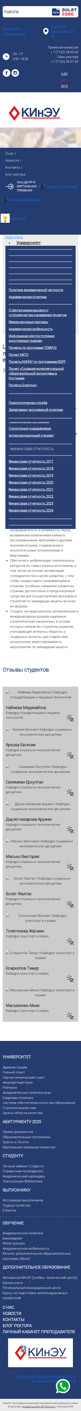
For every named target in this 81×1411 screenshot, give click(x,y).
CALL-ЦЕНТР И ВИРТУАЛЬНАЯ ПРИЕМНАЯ (26, 186)
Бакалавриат (13, 1238)
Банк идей (17, 218)
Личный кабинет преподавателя (39, 1331)
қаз (64, 73)
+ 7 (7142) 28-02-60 (64, 52)
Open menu (14, 237)
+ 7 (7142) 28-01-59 (64, 61)
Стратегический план (19, 1108)
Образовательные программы (27, 1137)
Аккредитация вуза (18, 1082)
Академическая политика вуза (27, 1093)
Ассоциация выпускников (23, 1200)
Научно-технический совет (24, 1077)
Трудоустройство (16, 1205)
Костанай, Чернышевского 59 (63, 31)
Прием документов (18, 1132)
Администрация (15, 1067)
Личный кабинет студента (23, 1166)
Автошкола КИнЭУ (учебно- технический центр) (40, 1278)
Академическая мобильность (26, 1248)
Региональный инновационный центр (32, 1288)
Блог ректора (15, 174)
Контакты (12, 167)
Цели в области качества (23, 1113)
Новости (12, 160)
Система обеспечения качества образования (39, 1103)
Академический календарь (24, 1176)
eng (64, 85)
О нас (9, 153)
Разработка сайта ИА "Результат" (39, 1406)
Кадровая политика (18, 1098)
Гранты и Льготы (16, 1142)
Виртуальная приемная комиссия (29, 1147)
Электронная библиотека (22, 1181)
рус (64, 79)
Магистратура (14, 1243)
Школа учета (13, 1283)
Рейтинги (10, 1088)
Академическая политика (23, 1233)
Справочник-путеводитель (23, 1171)
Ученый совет (14, 1072)
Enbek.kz (9, 1210)
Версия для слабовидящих (14, 31)
